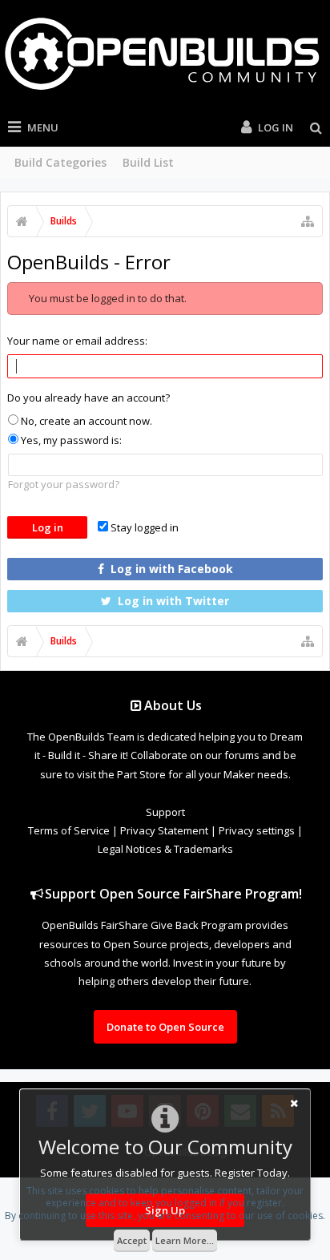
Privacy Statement (164, 830)
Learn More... (184, 1240)
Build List (148, 162)
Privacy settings (257, 830)
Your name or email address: (77, 340)
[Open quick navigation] (307, 221)
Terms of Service (69, 830)
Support (165, 812)
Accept (132, 1240)
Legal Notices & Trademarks (165, 849)
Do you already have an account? (88, 397)
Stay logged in (143, 527)
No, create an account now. (85, 421)
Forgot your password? (63, 484)
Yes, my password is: (70, 440)
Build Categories (60, 162)
